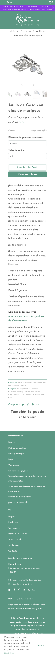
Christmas (34, 392)
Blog (10, 463)
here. (21, 125)
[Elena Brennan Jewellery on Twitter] (9, 594)
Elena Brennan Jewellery (29, 622)
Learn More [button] (9, 653)
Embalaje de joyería (18, 475)
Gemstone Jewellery (15, 395)
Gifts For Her (29, 395)
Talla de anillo (16, 154)
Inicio (12, 31)
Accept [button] (41, 645)
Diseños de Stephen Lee (20, 588)
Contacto (12, 555)
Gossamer (38, 395)
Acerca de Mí (14, 543)
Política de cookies (17, 452)
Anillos (20, 386)
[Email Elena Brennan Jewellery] (33, 594)
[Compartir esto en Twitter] (23, 408)
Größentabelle (39, 134)
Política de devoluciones (19, 500)
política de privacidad (18, 506)
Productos (25, 31)
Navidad (15, 389)
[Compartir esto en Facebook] (27, 408)
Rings (10, 398)
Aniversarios (27, 386)
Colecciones (14, 532)
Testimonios (13, 549)
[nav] (7, 2)
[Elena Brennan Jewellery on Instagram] (29, 594)
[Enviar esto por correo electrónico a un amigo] (37, 408)
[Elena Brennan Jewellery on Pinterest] (19, 594)
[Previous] (22, 88)
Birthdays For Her (23, 392)
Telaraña (23, 389)
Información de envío (20, 320)
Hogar (11, 520)
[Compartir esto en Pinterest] (32, 408)
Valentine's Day (19, 398)
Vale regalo (13, 469)
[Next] (32, 88)
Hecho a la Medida (17, 537)
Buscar (11, 446)
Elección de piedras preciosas (25, 141)
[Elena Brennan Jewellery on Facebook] (14, 594)
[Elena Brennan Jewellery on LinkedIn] (24, 594)
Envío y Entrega (16, 457)
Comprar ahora (27, 178)
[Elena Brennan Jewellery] (27, 20)
